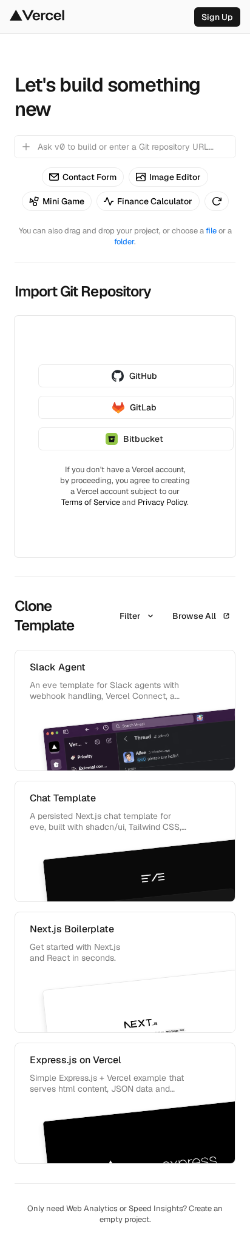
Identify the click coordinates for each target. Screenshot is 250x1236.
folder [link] (124, 241)
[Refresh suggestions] (216, 201)
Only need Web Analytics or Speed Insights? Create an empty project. (125, 1213)
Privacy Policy (162, 502)
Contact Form (89, 177)
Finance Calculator (154, 201)
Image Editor (175, 177)
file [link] (211, 230)
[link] (217, 17)
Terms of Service (90, 502)
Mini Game (63, 201)
